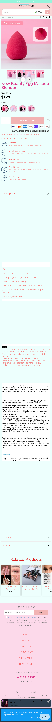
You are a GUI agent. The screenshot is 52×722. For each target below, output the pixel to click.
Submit (40, 612)
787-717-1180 (27, 677)
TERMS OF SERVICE (26, 664)
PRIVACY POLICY (26, 646)
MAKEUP (10, 17)
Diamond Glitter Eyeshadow (10, 587)
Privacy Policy (42, 617)
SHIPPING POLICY (26, 658)
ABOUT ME (26, 640)
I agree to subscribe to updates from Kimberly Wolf (27, 617)
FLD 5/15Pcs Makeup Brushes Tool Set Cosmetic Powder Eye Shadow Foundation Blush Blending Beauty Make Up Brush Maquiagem (31, 587)
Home (3, 17)
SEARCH (26, 634)
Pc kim (12, 707)
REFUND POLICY (26, 652)
